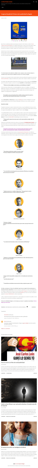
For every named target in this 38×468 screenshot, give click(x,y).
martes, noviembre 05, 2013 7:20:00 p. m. (11, 318)
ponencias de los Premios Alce (23, 132)
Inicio (3, 7)
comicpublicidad (6, 2)
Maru (5, 321)
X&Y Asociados (24, 291)
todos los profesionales (5, 78)
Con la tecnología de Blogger (20, 463)
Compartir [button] (3, 373)
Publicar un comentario (5, 328)
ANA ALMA (6, 314)
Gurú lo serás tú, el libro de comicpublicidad (13, 362)
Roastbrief (22, 292)
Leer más (35, 373)
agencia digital (25, 323)
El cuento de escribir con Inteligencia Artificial (13, 447)
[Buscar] (33, 1)
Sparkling (20, 99)
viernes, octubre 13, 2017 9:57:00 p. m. (11, 325)
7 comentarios (9, 373)
